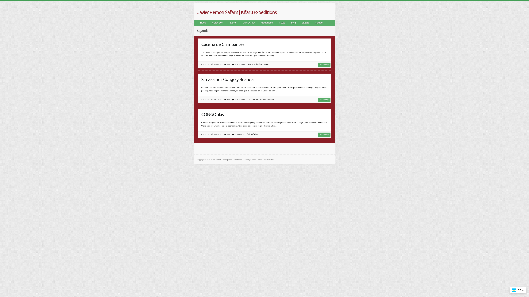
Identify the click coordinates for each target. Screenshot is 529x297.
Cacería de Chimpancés (222, 44)
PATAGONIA (248, 22)
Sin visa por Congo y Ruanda (227, 79)
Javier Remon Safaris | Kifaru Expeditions (237, 12)
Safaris (305, 22)
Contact (319, 22)
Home (203, 22)
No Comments (240, 64)
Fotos (282, 22)
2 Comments (239, 134)
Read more (324, 65)
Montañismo (267, 22)
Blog (293, 22)
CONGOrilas (212, 114)
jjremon (206, 64)
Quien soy (217, 22)
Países (232, 22)
